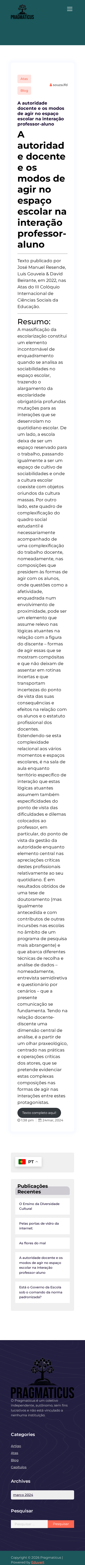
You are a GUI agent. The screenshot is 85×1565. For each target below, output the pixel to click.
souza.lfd (60, 85)
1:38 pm (27, 1120)
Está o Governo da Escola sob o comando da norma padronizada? (40, 1292)
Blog (24, 90)
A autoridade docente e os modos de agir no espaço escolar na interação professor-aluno (40, 113)
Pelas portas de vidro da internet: (39, 1226)
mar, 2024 (55, 1120)
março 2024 (23, 1495)
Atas (24, 79)
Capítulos (19, 1467)
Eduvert (37, 1562)
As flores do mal (32, 1243)
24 (44, 1120)
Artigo (16, 1446)
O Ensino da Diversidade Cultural (39, 1206)
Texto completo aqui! (39, 1113)
